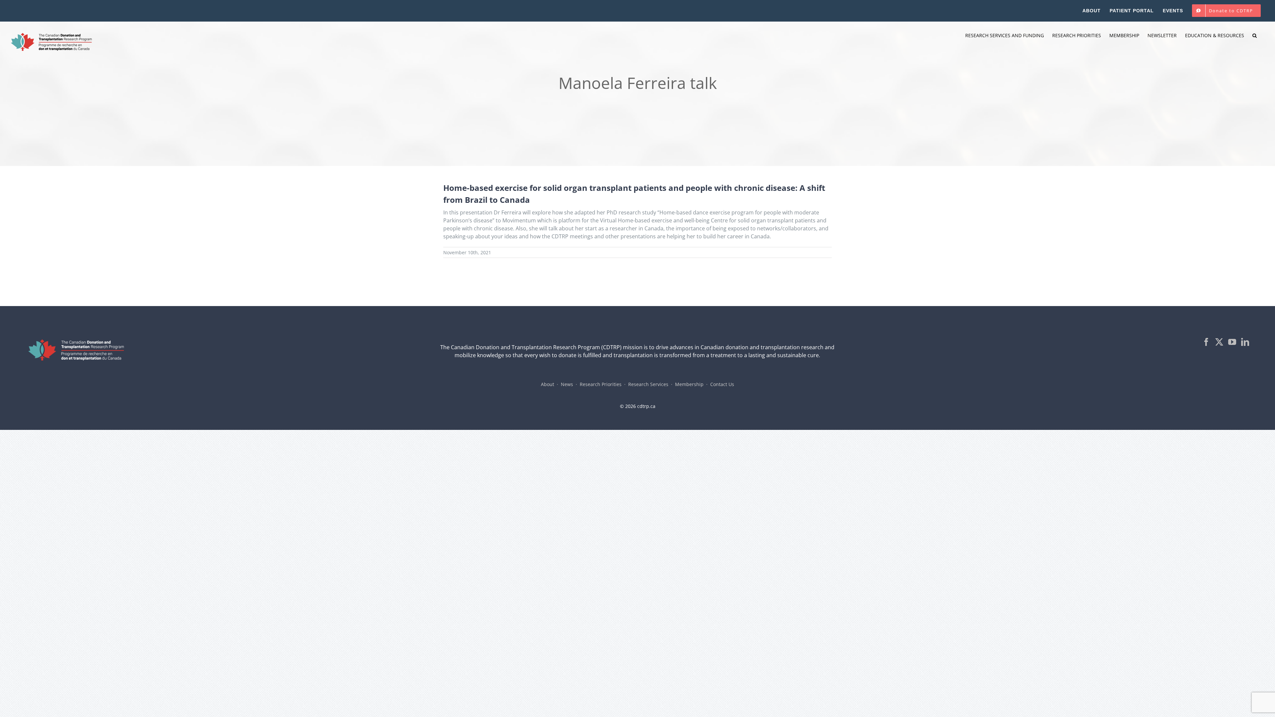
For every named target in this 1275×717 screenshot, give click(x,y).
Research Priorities (601, 384)
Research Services (648, 384)
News (567, 384)
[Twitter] (1219, 342)
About (547, 384)
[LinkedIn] (1245, 342)
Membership (689, 384)
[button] (1254, 35)
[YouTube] (1232, 342)
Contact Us (722, 384)
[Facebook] (1206, 342)
